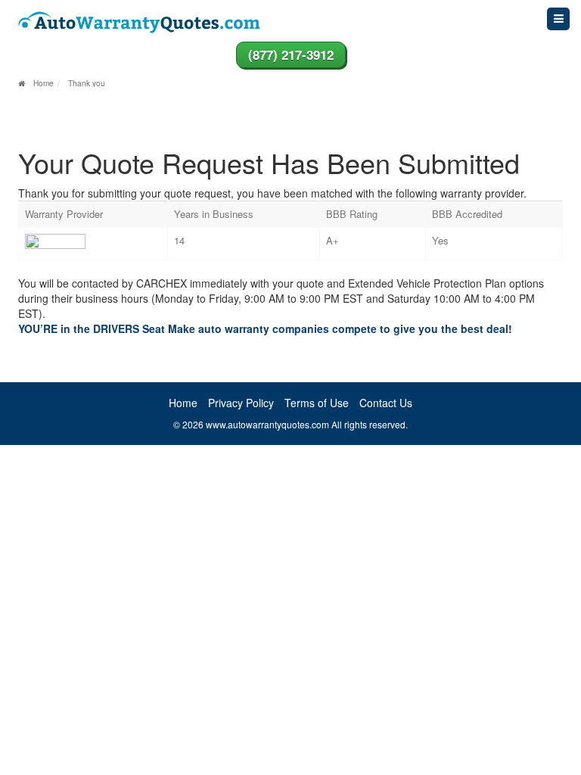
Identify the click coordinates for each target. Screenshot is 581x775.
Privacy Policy (241, 402)
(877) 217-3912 (291, 54)
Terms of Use (316, 402)
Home (183, 402)
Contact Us (385, 402)
